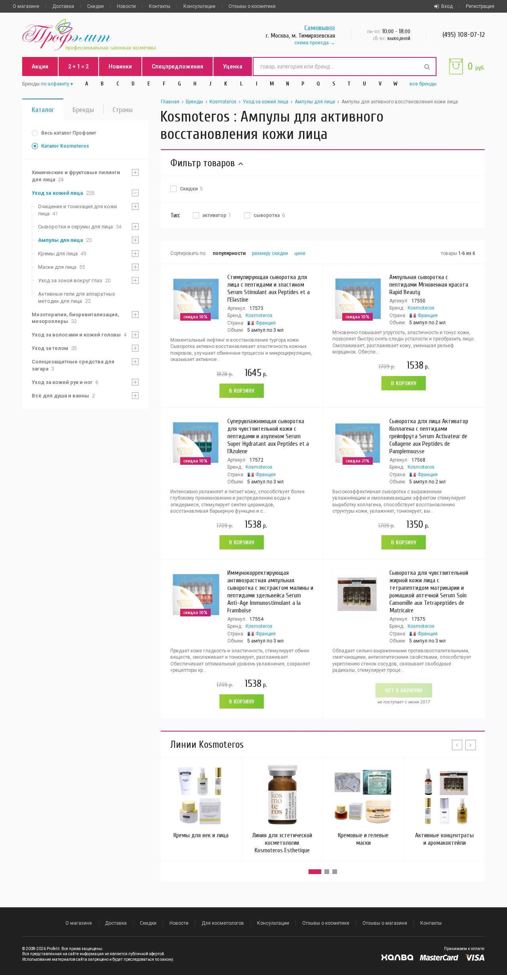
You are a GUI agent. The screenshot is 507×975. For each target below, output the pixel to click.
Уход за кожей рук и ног (65, 382)
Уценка (232, 66)
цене (299, 253)
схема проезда (311, 43)
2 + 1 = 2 (78, 66)
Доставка (63, 6)
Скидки (95, 6)
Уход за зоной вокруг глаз (74, 280)
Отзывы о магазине (384, 923)
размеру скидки (270, 253)
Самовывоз (319, 28)
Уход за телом (54, 348)
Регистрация (480, 6)
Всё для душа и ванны (63, 396)
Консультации (199, 6)
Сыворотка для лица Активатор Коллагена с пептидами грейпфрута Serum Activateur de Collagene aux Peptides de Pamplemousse (428, 436)
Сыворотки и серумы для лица (79, 227)
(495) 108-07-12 (463, 34)
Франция (265, 323)
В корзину (241, 391)
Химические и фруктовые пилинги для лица (76, 175)
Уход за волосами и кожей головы (79, 335)
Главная (170, 102)
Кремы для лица (62, 254)
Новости (126, 6)
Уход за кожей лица (63, 193)
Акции (40, 66)
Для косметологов (223, 923)
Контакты (159, 6)
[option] (201, 802)
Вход (447, 6)
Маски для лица (61, 267)
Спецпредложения (177, 66)
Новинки (120, 66)
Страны (122, 110)
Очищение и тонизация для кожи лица (77, 210)
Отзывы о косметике (252, 6)
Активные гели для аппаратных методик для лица (76, 297)
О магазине (26, 6)
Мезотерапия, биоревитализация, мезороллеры (75, 318)
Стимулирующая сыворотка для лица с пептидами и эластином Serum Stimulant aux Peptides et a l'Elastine (268, 288)
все (423, 84)
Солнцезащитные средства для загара (73, 365)
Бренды (83, 110)
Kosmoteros (223, 102)
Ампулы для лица (64, 240)
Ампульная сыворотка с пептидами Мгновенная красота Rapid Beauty (428, 285)
